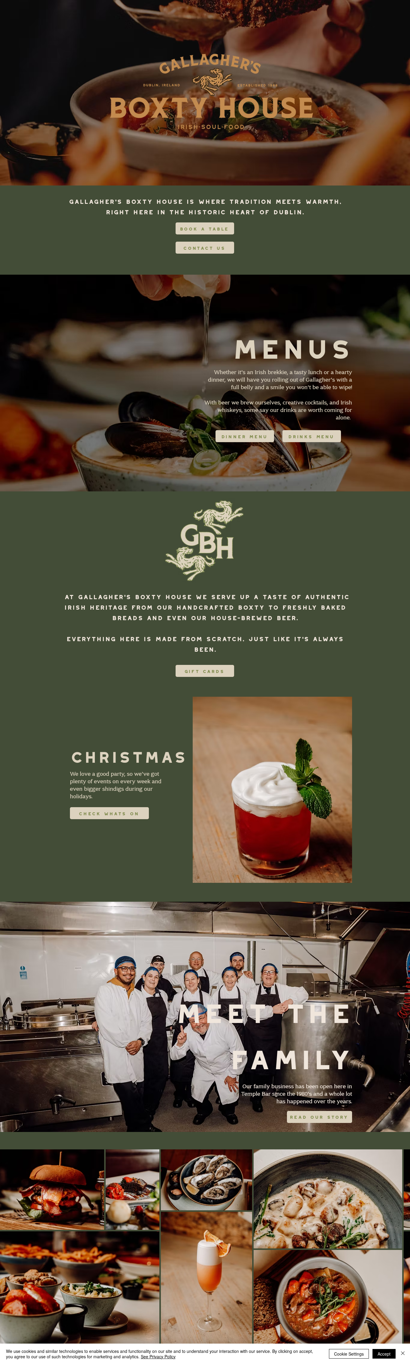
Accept (384, 1354)
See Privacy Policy (158, 1356)
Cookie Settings (349, 1354)
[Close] (402, 1353)
